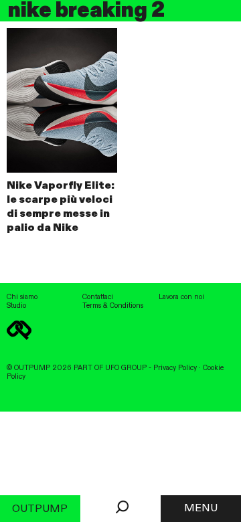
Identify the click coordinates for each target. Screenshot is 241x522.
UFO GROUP (126, 368)
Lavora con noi (181, 297)
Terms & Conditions (112, 305)
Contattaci (97, 297)
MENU (201, 508)
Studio (16, 305)
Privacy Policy (175, 368)
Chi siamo (22, 297)
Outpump (40, 509)
